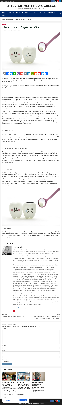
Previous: (13, 315)
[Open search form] (60, 14)
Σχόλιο (4, 328)
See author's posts (19, 308)
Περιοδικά (11, 12)
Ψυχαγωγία (42, 12)
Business (27, 12)
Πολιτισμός (51, 12)
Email (4, 350)
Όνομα (4, 345)
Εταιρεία (3, 12)
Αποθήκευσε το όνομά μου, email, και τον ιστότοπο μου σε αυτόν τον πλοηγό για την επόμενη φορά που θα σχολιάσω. (29, 360)
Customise (8, 400)
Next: (47, 316)
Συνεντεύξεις (19, 12)
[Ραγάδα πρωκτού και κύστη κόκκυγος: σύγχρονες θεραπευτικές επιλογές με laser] (38, 376)
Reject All (16, 400)
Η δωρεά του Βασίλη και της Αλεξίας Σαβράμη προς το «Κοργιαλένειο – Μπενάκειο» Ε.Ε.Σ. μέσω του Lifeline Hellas (9, 386)
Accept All (24, 400)
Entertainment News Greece (31, 6)
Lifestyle (34, 12)
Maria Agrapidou (7, 30)
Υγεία (3, 15)
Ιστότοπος (4, 355)
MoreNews (35, 403)
